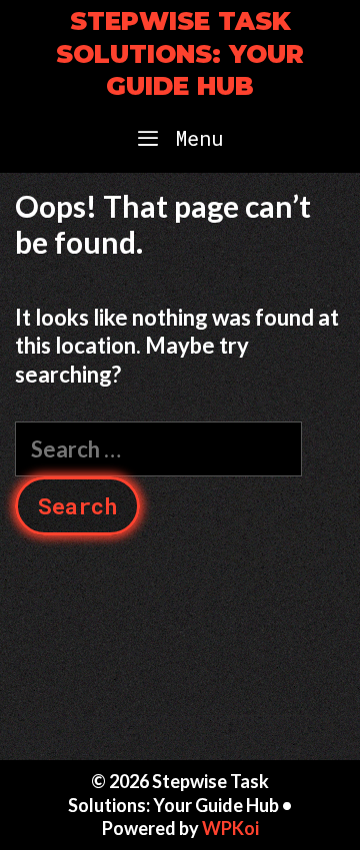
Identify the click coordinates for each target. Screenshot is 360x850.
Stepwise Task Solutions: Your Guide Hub (180, 53)
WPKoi (230, 828)
